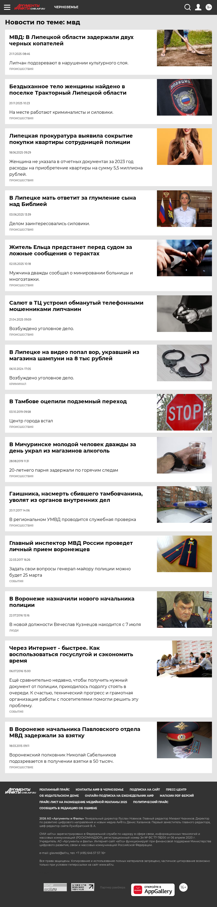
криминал (17, 384)
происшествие (21, 767)
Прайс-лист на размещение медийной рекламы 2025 (83, 802)
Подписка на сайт (145, 789)
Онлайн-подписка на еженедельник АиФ (119, 796)
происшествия (21, 69)
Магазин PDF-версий (177, 796)
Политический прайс (150, 802)
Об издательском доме (59, 796)
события (16, 581)
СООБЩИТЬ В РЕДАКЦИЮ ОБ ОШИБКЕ (68, 808)
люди (14, 630)
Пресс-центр (176, 789)
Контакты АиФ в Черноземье (100, 789)
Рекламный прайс (54, 789)
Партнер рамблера (112, 887)
